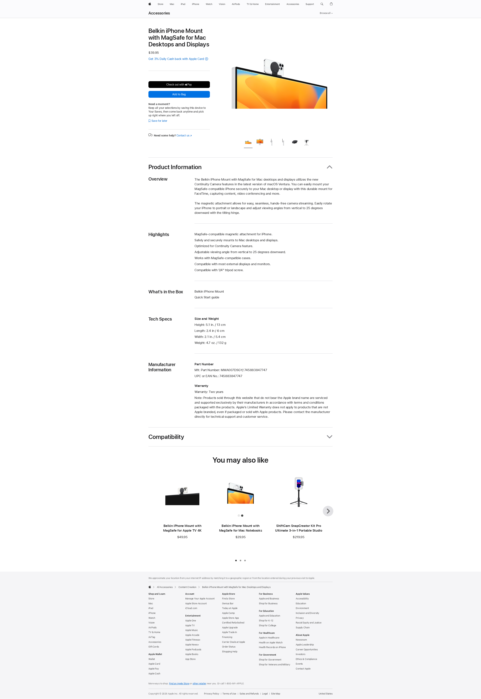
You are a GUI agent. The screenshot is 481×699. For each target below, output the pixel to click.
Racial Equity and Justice (308, 622)
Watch (151, 618)
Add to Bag (179, 94)
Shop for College (267, 625)
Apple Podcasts (193, 649)
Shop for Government (270, 659)
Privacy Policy (211, 693)
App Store (190, 659)
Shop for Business (268, 603)
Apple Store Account (196, 603)
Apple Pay (153, 668)
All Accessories (165, 587)
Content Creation (187, 587)
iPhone (152, 613)
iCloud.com (191, 608)
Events (299, 664)
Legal (265, 693)
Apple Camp (228, 613)
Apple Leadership (305, 644)
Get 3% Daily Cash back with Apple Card (176, 59)
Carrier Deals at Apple (233, 642)
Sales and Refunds (249, 693)
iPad (150, 608)
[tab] (248, 143)
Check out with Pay (179, 84)
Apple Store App (230, 618)
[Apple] (149, 587)
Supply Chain (303, 627)
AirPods (152, 627)
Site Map (275, 693)
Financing (227, 637)
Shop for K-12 (266, 620)
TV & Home (154, 632)
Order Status (228, 646)
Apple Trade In (229, 632)
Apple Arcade (192, 635)
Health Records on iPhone (272, 647)
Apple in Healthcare (269, 637)
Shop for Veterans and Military (274, 664)
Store (151, 598)
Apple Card (154, 664)
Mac (150, 603)
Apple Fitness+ (192, 639)
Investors (300, 654)
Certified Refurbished (233, 622)
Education (301, 603)
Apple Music (191, 630)
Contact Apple (303, 668)
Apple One (190, 620)
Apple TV (190, 625)
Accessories (159, 13)
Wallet (151, 659)
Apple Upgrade (229, 627)
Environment (302, 608)
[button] (322, 4)
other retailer (199, 683)
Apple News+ (192, 644)
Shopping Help (229, 651)
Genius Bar (228, 603)
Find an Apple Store (179, 683)
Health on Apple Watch (270, 642)
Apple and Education (269, 615)
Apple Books (191, 654)
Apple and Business (269, 598)
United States (326, 693)
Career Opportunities (307, 649)
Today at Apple (229, 608)
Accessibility (302, 598)
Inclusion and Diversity (307, 613)
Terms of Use (229, 693)
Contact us (184, 135)
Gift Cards (153, 646)
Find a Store (228, 598)
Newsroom (301, 639)
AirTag (151, 637)
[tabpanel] (279, 81)
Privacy (300, 618)
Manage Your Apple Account (200, 598)
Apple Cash (154, 673)
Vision (151, 622)
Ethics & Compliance (306, 659)
